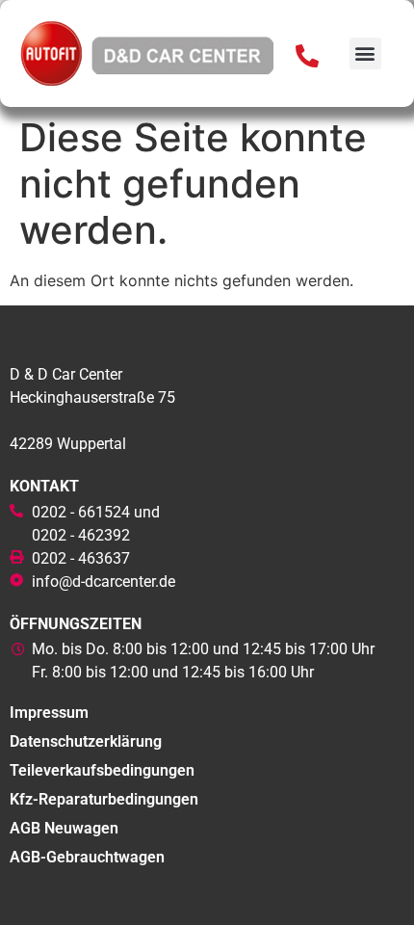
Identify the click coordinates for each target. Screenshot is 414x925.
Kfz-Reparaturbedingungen (104, 799)
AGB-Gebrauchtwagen (87, 857)
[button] (365, 53)
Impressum (49, 712)
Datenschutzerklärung (86, 741)
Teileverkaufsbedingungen (102, 770)
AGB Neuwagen (64, 828)
